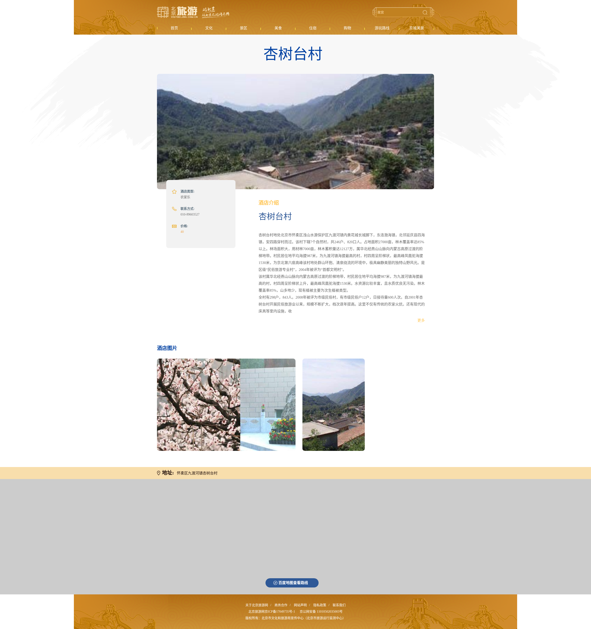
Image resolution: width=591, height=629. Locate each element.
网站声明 (300, 605)
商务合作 (280, 605)
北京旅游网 (193, 12)
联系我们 (339, 605)
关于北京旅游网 (256, 605)
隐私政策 (319, 605)
